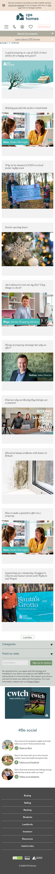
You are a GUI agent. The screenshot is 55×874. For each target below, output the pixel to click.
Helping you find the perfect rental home (26, 107)
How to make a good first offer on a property (23, 514)
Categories (9, 644)
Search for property (27, 33)
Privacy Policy (33, 681)
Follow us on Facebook (29, 762)
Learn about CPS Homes (27, 39)
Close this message (16, 5)
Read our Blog (25, 748)
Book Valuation (44, 27)
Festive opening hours (16, 227)
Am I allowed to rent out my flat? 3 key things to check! (25, 286)
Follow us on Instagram (29, 777)
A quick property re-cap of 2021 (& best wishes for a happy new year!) (26, 54)
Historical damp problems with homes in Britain (26, 454)
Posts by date (10, 653)
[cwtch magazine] (27, 703)
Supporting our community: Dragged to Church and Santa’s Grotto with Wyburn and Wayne (26, 575)
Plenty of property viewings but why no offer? (25, 346)
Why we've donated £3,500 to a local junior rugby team (24, 166)
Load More (27, 637)
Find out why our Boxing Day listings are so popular (26, 401)
